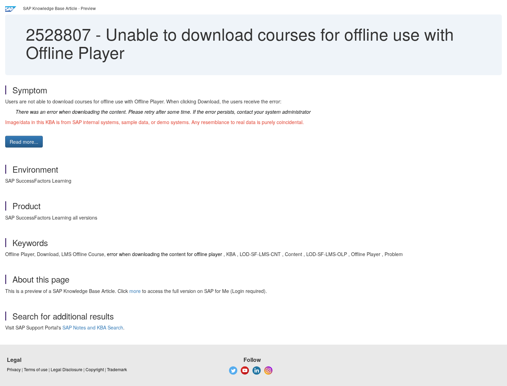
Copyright (95, 369)
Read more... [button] (24, 141)
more (135, 290)
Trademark (117, 369)
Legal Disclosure (66, 369)
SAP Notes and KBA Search (92, 327)
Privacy (14, 369)
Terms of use (36, 369)
